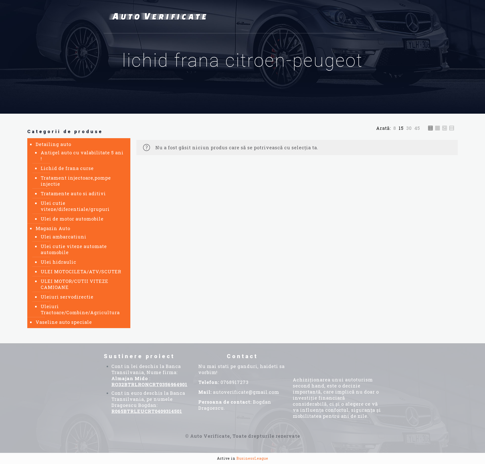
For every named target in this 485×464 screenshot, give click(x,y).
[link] (395, 128)
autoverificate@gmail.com (246, 392)
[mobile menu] (374, 16)
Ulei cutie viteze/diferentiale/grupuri (75, 206)
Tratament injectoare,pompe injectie (76, 181)
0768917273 (235, 382)
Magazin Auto (53, 228)
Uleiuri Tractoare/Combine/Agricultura (80, 309)
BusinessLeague (252, 458)
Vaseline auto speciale (64, 322)
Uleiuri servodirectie (67, 297)
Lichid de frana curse (67, 168)
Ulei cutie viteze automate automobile (74, 249)
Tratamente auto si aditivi (73, 193)
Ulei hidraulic (58, 262)
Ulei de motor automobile (72, 219)
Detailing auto (53, 144)
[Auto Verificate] (159, 16)
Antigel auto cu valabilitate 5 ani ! (82, 156)
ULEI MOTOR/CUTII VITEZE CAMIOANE (74, 284)
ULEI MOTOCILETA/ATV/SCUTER (81, 271)
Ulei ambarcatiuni (63, 237)
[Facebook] (309, 360)
